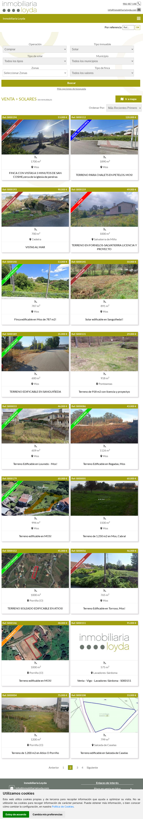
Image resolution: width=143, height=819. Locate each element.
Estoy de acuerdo (16, 814)
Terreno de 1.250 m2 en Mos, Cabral (104, 536)
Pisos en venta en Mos (107, 788)
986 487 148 (129, 3)
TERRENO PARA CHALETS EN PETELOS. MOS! (104, 174)
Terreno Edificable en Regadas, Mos (104, 463)
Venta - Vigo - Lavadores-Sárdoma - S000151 (104, 680)
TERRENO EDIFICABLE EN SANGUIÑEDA (35, 391)
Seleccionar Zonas (15, 73)
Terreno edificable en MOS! (35, 536)
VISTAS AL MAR (35, 247)
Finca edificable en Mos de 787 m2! (35, 319)
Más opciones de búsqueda (71, 88)
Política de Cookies (63, 806)
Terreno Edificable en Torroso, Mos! (104, 608)
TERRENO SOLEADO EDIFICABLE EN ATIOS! (35, 608)
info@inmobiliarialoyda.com (122, 10)
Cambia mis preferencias (47, 814)
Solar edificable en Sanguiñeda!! (104, 319)
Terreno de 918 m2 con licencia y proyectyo (104, 391)
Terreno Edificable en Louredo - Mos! (35, 463)
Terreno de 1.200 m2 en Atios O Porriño (35, 752)
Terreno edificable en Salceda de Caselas (104, 752)
